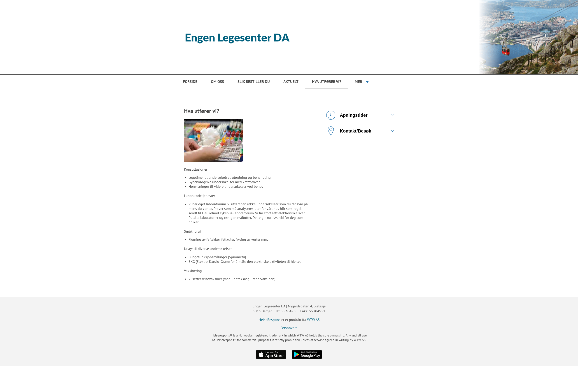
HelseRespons (269, 319)
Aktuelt (290, 81)
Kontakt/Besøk (355, 130)
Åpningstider (354, 115)
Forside (190, 81)
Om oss (217, 81)
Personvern (289, 327)
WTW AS (313, 319)
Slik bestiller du (254, 81)
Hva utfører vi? (326, 81)
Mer (358, 81)
